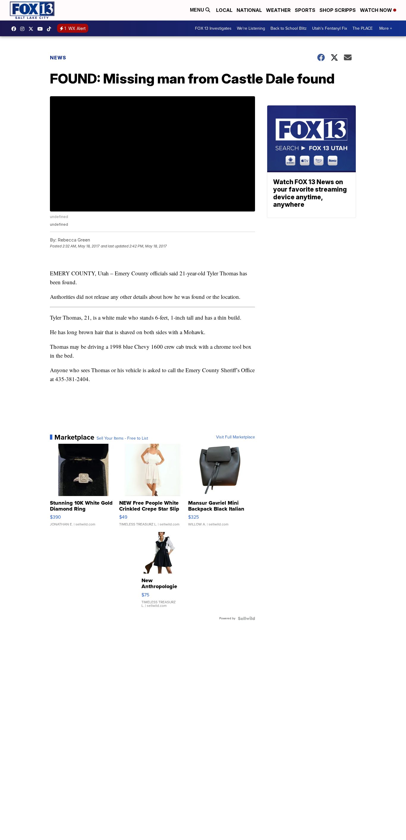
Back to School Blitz (288, 28)
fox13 (32, 28)
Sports (305, 10)
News (58, 58)
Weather (278, 10)
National (249, 10)
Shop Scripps (338, 10)
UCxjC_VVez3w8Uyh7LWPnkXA (41, 28)
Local (224, 10)
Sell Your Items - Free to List (122, 438)
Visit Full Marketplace (235, 437)
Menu (197, 9)
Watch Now (376, 10)
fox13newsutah (15, 28)
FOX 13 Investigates (213, 28)
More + (385, 28)
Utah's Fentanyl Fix (329, 28)
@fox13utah (50, 28)
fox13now (23, 28)
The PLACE (363, 28)
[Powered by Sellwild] (246, 618)
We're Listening (251, 28)
